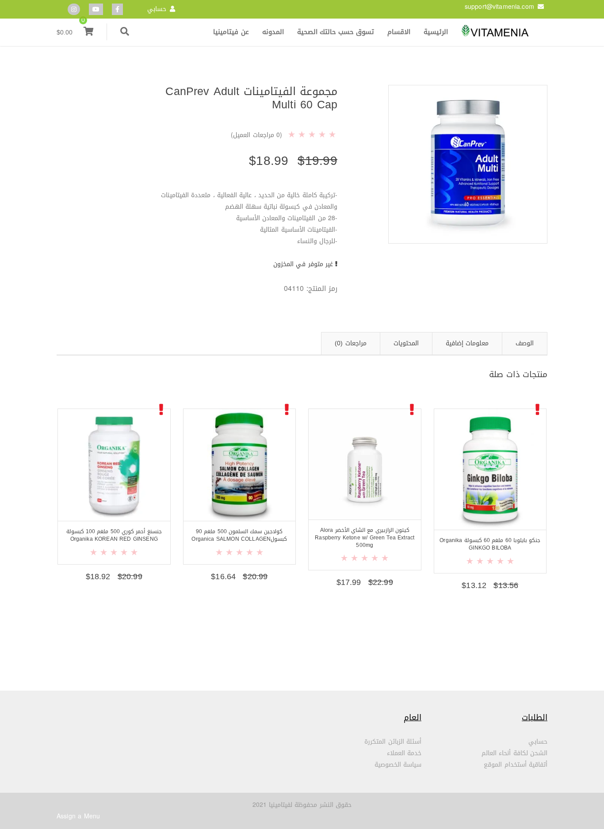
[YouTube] (96, 9)
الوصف (525, 343)
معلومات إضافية (467, 343)
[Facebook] (117, 9)
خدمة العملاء (404, 753)
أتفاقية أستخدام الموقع (515, 765)
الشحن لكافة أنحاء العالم (514, 753)
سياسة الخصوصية (398, 765)
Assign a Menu (78, 816)
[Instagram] (74, 9)
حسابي (156, 9)
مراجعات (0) (350, 343)
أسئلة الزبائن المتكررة (392, 742)
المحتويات (406, 343)
